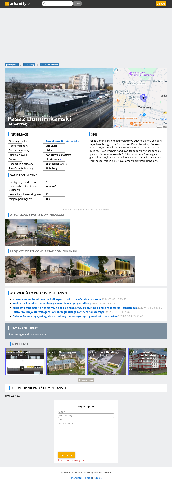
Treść (61, 419)
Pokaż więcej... (86, 379)
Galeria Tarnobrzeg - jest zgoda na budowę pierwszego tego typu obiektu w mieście (65, 316)
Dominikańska (70, 141)
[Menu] (36, 3)
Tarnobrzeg (29, 64)
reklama (98, 477)
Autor (61, 411)
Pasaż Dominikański (49, 64)
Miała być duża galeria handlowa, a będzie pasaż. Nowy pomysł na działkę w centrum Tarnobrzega (75, 307)
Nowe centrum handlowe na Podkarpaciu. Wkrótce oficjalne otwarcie (57, 299)
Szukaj (77, 3)
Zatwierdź (66, 455)
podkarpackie (11, 64)
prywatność (76, 477)
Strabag (13, 334)
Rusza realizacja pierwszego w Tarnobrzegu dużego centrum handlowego (58, 312)
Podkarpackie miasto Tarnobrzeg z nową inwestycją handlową (52, 303)
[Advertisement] (86, 34)
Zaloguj (161, 3)
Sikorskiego (53, 141)
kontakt (88, 477)
